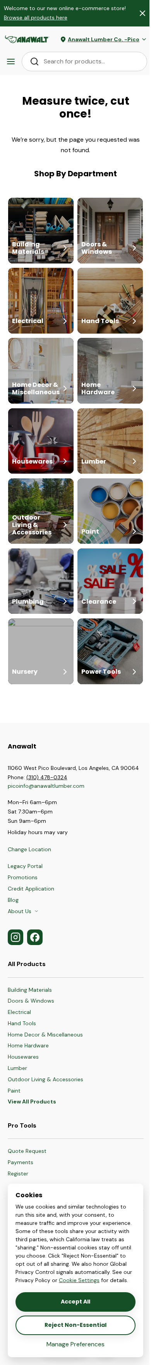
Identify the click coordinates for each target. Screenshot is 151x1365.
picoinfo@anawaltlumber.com (47, 785)
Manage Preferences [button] (75, 1344)
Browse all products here (35, 17)
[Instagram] (15, 937)
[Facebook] (35, 937)
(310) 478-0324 (46, 777)
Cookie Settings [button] (79, 1280)
